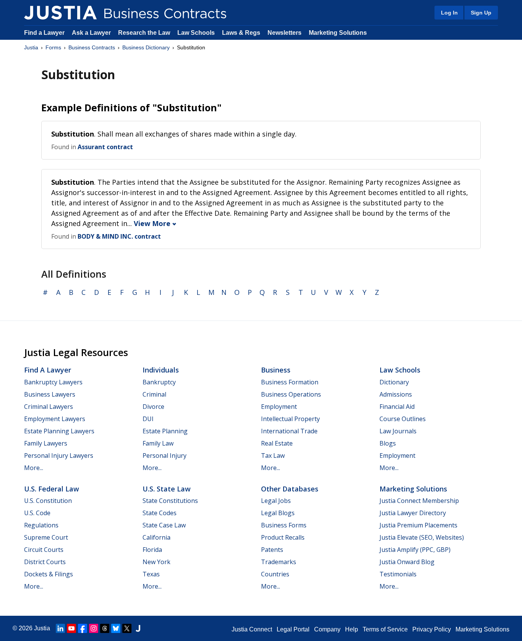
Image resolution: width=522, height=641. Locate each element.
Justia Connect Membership (419, 500)
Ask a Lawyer (92, 32)
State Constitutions (170, 500)
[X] (126, 628)
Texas (151, 574)
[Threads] (104, 628)
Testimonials (398, 574)
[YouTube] (71, 628)
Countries (275, 574)
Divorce (153, 406)
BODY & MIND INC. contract (119, 236)
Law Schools (196, 32)
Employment (279, 406)
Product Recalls (283, 537)
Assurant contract (105, 147)
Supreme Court (46, 537)
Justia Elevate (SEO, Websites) (421, 537)
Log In (449, 13)
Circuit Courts (43, 549)
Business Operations (291, 394)
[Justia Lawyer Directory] (138, 628)
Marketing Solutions (338, 32)
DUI (148, 419)
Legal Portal (293, 629)
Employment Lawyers (54, 419)
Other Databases (289, 488)
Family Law (158, 443)
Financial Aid (397, 406)
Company (327, 629)
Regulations (41, 525)
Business (275, 369)
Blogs (387, 443)
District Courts (45, 562)
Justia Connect (252, 629)
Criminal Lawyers (48, 406)
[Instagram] (93, 628)
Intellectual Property (290, 419)
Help (351, 629)
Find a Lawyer (44, 32)
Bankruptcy (159, 382)
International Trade (289, 431)
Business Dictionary (146, 47)
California (156, 537)
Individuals (161, 369)
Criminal (154, 394)
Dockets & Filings (48, 574)
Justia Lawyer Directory (412, 513)
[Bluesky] (115, 628)
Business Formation (289, 382)
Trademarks (278, 562)
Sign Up (481, 13)
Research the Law (144, 32)
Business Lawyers (49, 394)
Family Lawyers (45, 443)
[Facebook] (82, 628)
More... (33, 468)
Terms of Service (385, 629)
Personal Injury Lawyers (58, 455)
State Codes (160, 513)
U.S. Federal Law (51, 488)
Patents (272, 549)
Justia (31, 47)
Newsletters (284, 32)
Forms (53, 47)
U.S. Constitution (48, 500)
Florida (152, 549)
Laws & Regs (241, 32)
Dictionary (394, 382)
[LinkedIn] (60, 628)
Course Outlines (402, 419)
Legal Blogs (278, 513)
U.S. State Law (167, 488)
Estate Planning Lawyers (59, 431)
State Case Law (164, 525)
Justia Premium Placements (418, 525)
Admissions (395, 394)
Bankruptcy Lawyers (53, 382)
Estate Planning (165, 431)
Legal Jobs (276, 500)
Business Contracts (91, 47)
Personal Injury (164, 455)
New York (156, 562)
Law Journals (398, 431)
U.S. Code (37, 513)
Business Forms (283, 525)
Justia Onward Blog (406, 562)
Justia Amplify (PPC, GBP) (415, 549)
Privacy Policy (431, 629)
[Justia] (60, 13)
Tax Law (273, 455)
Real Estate (277, 443)
